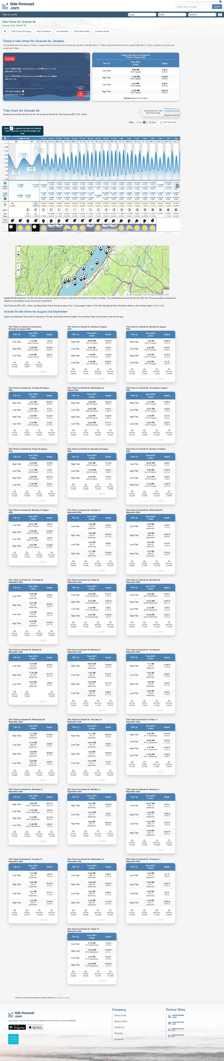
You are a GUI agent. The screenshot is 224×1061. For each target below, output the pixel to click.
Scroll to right (177, 186)
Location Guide (102, 31)
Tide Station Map (82, 31)
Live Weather (62, 31)
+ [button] (18, 266)
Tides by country (9, 14)
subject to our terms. (63, 997)
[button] (75, 277)
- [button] (18, 273)
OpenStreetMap (149, 295)
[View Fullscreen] (18, 249)
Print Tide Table (169, 122)
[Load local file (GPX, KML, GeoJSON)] (18, 254)
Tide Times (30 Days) (21, 31)
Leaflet (131, 295)
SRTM (166, 295)
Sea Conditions (44, 31)
